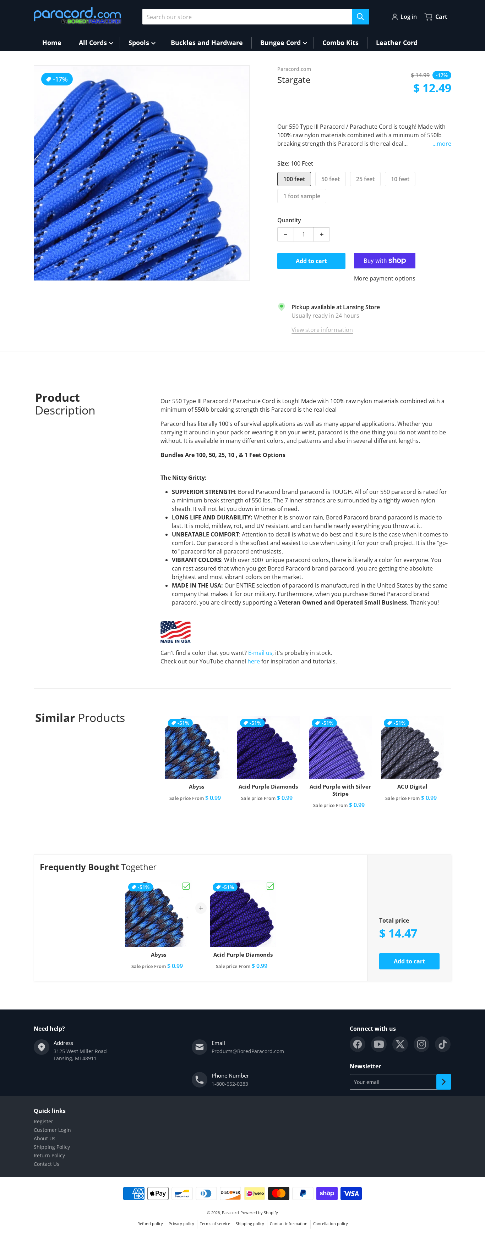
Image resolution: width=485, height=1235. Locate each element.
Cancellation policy (330, 1223)
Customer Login (52, 1129)
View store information (322, 330)
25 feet (365, 179)
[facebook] (357, 1044)
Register (43, 1121)
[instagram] (421, 1044)
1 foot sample (301, 196)
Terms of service (215, 1223)
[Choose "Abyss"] (186, 886)
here (253, 661)
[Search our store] (360, 16)
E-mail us (260, 653)
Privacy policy (181, 1223)
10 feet (400, 179)
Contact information (288, 1223)
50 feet (330, 179)
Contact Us (46, 1164)
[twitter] (400, 1044)
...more (441, 144)
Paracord (230, 1212)
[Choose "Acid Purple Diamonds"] (270, 886)
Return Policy (49, 1155)
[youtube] (379, 1044)
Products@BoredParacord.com (248, 1051)
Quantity (289, 220)
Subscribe (443, 1082)
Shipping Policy (52, 1147)
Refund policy (150, 1223)
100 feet (294, 179)
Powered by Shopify (259, 1212)
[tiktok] (443, 1044)
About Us (44, 1138)
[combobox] (255, 16)
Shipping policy (250, 1223)
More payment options (384, 278)
